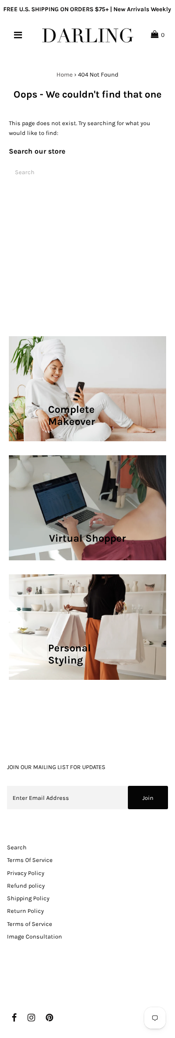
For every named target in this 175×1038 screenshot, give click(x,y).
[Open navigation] (17, 35)
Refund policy (26, 885)
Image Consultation (34, 936)
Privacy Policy (25, 872)
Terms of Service (29, 923)
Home (64, 74)
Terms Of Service (30, 859)
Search (17, 847)
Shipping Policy (28, 898)
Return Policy (25, 910)
